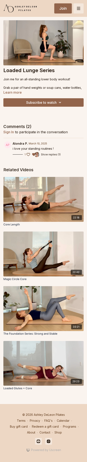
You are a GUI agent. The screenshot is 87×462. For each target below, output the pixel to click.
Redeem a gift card (45, 426)
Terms (21, 420)
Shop (58, 432)
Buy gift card (19, 426)
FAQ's (48, 420)
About (31, 432)
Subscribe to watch (41, 102)
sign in (8, 132)
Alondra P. (20, 143)
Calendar (63, 420)
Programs (69, 426)
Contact (44, 432)
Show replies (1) (51, 154)
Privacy (35, 420)
